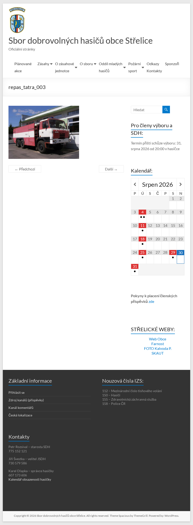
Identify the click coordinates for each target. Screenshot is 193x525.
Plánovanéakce (23, 67)
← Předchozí (25, 169)
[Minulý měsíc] (134, 184)
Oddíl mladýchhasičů (110, 67)
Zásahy (43, 63)
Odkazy (153, 63)
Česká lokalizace (20, 415)
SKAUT (158, 353)
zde (151, 301)
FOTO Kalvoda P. (157, 348)
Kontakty (154, 70)
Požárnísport (134, 67)
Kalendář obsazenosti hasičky (29, 479)
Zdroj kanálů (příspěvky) (26, 400)
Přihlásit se (16, 392)
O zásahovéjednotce (64, 67)
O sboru (86, 63)
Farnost (157, 343)
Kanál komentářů (20, 408)
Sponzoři (172, 63)
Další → (111, 169)
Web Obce (157, 339)
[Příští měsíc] (180, 184)
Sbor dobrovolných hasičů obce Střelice (80, 40)
